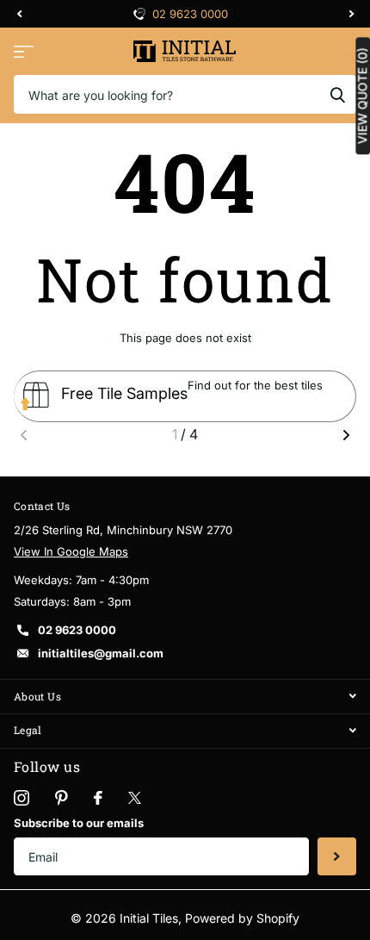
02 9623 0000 (190, 14)
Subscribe (337, 856)
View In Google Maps (71, 551)
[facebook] (98, 798)
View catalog (24, 51)
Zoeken (337, 94)
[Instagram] (21, 798)
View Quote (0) (362, 95)
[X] (134, 798)
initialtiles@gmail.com (100, 653)
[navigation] (19, 13)
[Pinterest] (61, 798)
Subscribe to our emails (79, 823)
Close (185, 696)
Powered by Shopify (242, 918)
